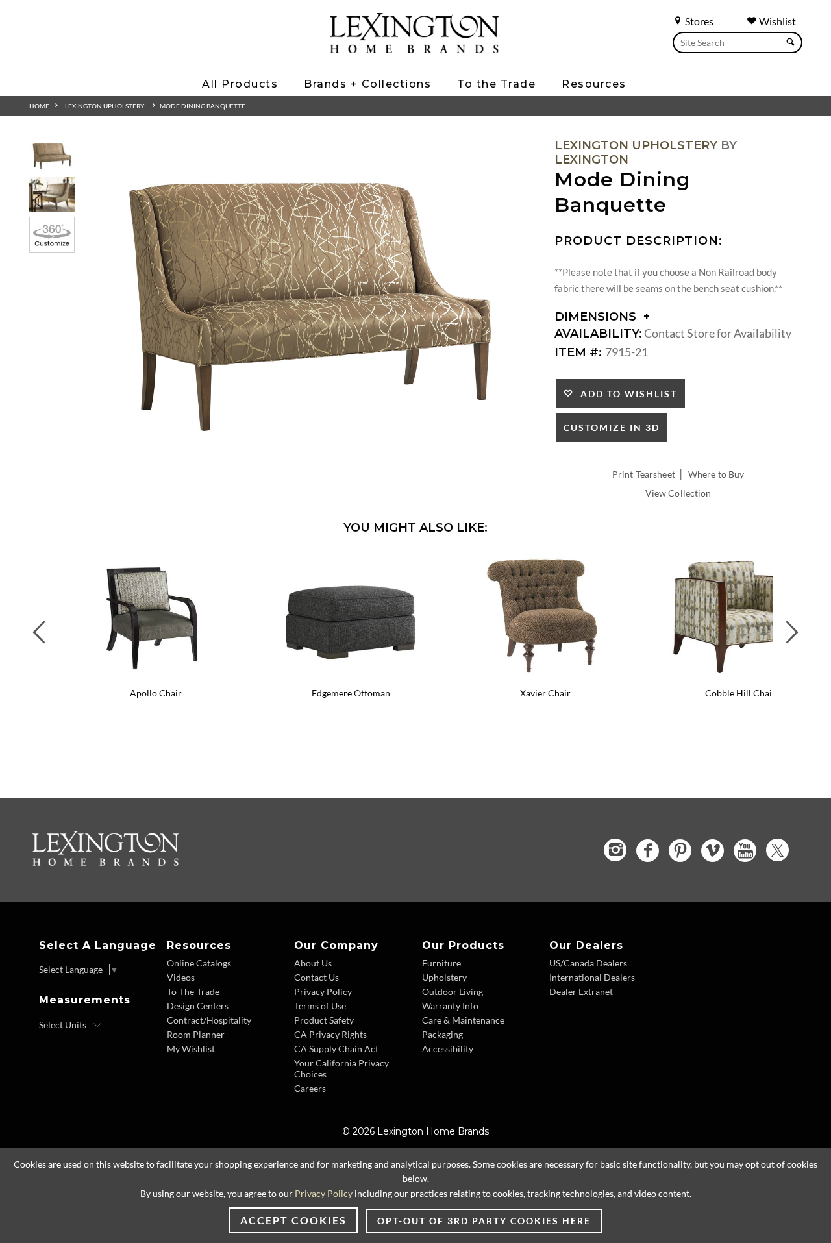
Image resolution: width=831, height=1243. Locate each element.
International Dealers (592, 977)
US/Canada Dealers (588, 962)
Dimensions (596, 317)
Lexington (591, 160)
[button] (243, 563)
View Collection (678, 492)
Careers (310, 1088)
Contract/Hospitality (209, 1020)
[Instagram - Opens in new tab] (615, 850)
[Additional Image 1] (310, 301)
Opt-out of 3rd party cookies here (484, 1220)
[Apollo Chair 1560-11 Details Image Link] (155, 676)
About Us (313, 962)
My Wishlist (191, 1048)
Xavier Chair (545, 692)
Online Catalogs (199, 962)
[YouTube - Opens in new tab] (745, 850)
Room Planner (196, 1034)
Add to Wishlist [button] (625, 393)
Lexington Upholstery (104, 106)
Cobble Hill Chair (740, 692)
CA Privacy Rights (330, 1034)
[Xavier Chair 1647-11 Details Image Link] (545, 676)
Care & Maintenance (463, 1020)
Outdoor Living (452, 991)
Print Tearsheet (643, 474)
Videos (181, 977)
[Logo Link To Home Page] (414, 49)
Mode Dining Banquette (202, 106)
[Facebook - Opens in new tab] (647, 850)
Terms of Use (320, 1005)
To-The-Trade (193, 991)
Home (39, 106)
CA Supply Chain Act (336, 1048)
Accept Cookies (293, 1220)
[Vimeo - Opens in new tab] (712, 850)
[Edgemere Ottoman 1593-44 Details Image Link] (350, 676)
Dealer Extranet (581, 991)
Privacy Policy (323, 991)
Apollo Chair (156, 692)
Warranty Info (450, 1005)
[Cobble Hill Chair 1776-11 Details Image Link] (740, 676)
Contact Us (316, 977)
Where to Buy (716, 474)
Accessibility (447, 1048)
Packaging (442, 1034)
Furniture (441, 962)
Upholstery (444, 977)
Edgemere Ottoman (351, 692)
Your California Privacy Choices (341, 1068)
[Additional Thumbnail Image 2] (52, 194)
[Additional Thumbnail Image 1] (52, 155)
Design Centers (198, 1005)
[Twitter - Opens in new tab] (777, 850)
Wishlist (776, 21)
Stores (698, 21)
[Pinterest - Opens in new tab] (680, 850)
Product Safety (324, 1020)
